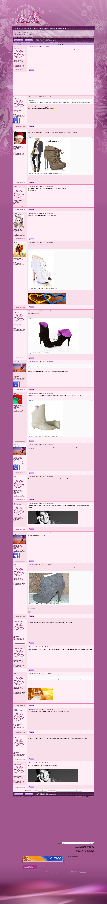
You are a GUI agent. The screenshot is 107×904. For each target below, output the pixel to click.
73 (22, 116)
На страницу (18, 34)
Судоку (24, 28)
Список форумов (40, 40)
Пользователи (44, 28)
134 (22, 263)
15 (22, 693)
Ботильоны (17, 32)
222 (22, 115)
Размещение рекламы (73, 856)
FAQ (31, 28)
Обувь (54, 40)
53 (22, 329)
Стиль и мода (48, 40)
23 (22, 379)
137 (23, 411)
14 (22, 235)
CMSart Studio (83, 872)
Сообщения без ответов (18, 37)
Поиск (36, 28)
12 (22, 692)
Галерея (18, 28)
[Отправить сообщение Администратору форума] (18, 1)
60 (22, 330)
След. (30, 34)
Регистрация (60, 28)
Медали (53, 28)
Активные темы (28, 37)
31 (22, 583)
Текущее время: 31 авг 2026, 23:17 (43, 39)
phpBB (72, 871)
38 (27, 34)
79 (22, 264)
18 (22, 378)
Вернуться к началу (20, 69)
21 (22, 66)
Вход (68, 28)
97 (22, 584)
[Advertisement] (53, 83)
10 (22, 154)
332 (22, 410)
